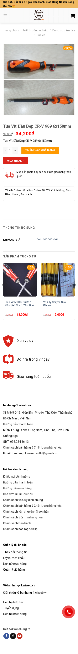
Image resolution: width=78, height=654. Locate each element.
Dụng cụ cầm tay (63, 30)
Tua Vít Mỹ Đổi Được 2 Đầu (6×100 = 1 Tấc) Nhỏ (19, 304)
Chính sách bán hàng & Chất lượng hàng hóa (32, 447)
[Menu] (5, 16)
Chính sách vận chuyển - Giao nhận (26, 511)
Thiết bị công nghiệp (34, 30)
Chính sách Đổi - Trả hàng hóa (23, 517)
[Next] (75, 293)
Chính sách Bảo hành (17, 523)
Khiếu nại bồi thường (16, 476)
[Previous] (3, 293)
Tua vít (40, 35)
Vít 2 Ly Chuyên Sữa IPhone (54, 304)
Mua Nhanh (16, 160)
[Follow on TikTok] (13, 636)
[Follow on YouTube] (20, 636)
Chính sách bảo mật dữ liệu (21, 529)
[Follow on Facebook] (6, 636)
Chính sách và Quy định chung (23, 500)
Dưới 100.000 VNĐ (47, 239)
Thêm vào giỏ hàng (40, 150)
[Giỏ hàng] (73, 15)
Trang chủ (10, 30)
